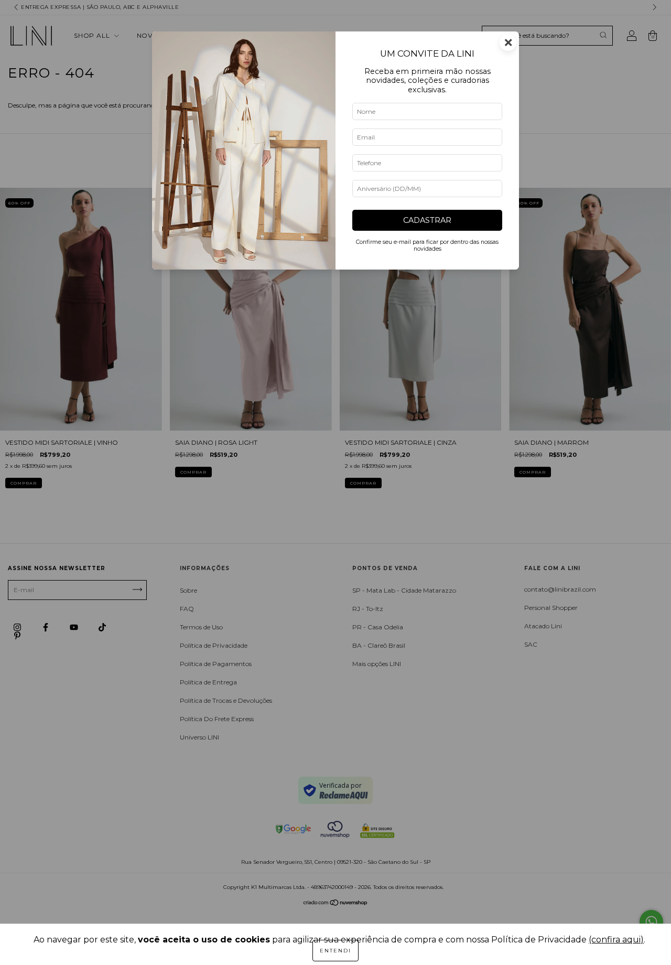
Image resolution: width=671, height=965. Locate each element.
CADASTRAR (427, 220)
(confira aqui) (616, 940)
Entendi (335, 950)
